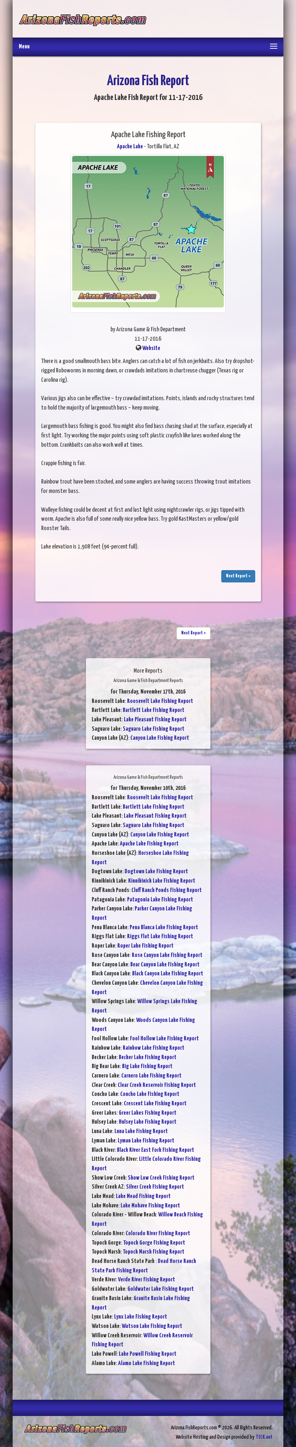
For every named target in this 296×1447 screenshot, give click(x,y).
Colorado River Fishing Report (158, 1233)
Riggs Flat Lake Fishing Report (160, 937)
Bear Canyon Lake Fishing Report (165, 965)
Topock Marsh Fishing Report (153, 1252)
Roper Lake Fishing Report (145, 946)
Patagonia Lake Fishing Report (160, 900)
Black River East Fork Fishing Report (155, 1150)
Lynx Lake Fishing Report (140, 1317)
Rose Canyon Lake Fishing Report (167, 955)
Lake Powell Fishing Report (148, 1354)
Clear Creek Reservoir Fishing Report (157, 1085)
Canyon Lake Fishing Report (159, 738)
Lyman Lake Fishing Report (146, 1141)
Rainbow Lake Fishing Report (153, 1048)
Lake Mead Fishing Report (143, 1196)
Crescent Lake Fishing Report (155, 1104)
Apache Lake (130, 147)
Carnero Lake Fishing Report (151, 1076)
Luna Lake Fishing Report (141, 1131)
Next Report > (238, 576)
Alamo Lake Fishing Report (146, 1363)
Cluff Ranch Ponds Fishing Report (166, 890)
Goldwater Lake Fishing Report (160, 1289)
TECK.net (264, 1437)
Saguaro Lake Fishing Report (153, 729)
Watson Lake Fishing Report (152, 1326)
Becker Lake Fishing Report (148, 1057)
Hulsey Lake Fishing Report (148, 1122)
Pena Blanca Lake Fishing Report (164, 927)
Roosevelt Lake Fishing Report (160, 701)
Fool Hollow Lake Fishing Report (164, 1039)
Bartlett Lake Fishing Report (153, 710)
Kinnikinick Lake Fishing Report (161, 881)
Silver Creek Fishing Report (155, 1187)
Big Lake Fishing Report (147, 1066)
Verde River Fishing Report (146, 1280)
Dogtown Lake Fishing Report (156, 872)
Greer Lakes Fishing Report (148, 1113)
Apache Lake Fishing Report (149, 844)
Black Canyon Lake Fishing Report (167, 974)
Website (151, 348)
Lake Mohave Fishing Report (150, 1206)
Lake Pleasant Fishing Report (155, 720)
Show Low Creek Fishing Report (161, 1178)
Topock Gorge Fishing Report (154, 1243)
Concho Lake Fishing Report (149, 1094)
